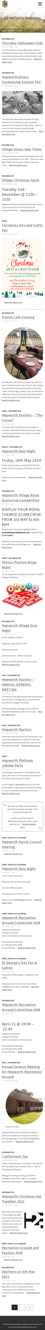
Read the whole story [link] (18, 165)
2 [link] (22, 1307)
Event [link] (4, 221)
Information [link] (8, 39)
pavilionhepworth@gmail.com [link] (16, 532)
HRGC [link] (4, 675)
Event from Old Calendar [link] (14, 838)
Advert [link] (5, 447)
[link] (19, 4)
